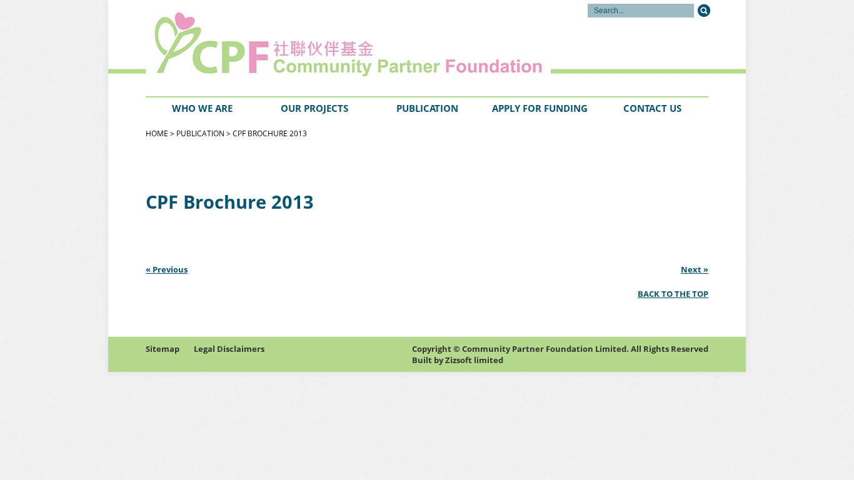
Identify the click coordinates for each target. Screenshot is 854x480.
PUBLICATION (427, 108)
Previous (170, 269)
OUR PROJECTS (314, 108)
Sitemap (162, 348)
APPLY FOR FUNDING (540, 108)
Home (157, 133)
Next (691, 269)
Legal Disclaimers (229, 348)
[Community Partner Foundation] (239, 47)
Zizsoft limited (474, 360)
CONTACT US (652, 108)
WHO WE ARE (202, 108)
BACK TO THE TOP (673, 293)
